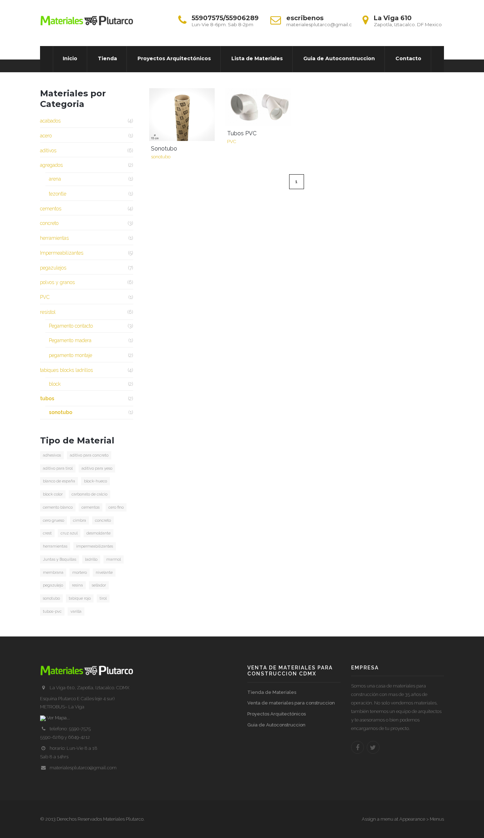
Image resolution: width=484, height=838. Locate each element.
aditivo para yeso (96, 468)
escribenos (304, 18)
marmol (113, 559)
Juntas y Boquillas (59, 559)
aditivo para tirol (58, 468)
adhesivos (52, 455)
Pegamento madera (70, 340)
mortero (79, 572)
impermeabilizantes (94, 546)
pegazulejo (53, 585)
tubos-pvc (52, 611)
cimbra (79, 520)
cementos (50, 208)
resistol (48, 312)
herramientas (54, 238)
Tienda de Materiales (271, 692)
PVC (45, 297)
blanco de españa (59, 481)
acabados (50, 121)
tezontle (57, 194)
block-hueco (95, 481)
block (55, 384)
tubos (47, 398)
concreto (49, 223)
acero (46, 135)
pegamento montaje (70, 355)
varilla (76, 611)
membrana (53, 572)
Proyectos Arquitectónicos (276, 714)
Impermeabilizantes (61, 253)
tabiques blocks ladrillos (66, 370)
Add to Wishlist (158, 97)
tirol (103, 598)
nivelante (104, 572)
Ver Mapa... (58, 717)
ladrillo (91, 559)
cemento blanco (58, 507)
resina (77, 585)
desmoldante (98, 533)
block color (53, 494)
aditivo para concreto (89, 455)
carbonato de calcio (89, 494)
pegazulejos (53, 268)
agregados (51, 165)
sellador (99, 585)
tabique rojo (80, 598)
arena (55, 179)
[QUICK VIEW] (182, 114)
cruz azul (69, 533)
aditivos (48, 150)
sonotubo (60, 412)
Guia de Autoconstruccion (276, 724)
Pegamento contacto (71, 326)
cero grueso (53, 520)
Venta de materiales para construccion (291, 703)
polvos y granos (57, 282)
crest (47, 533)
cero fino (116, 507)
